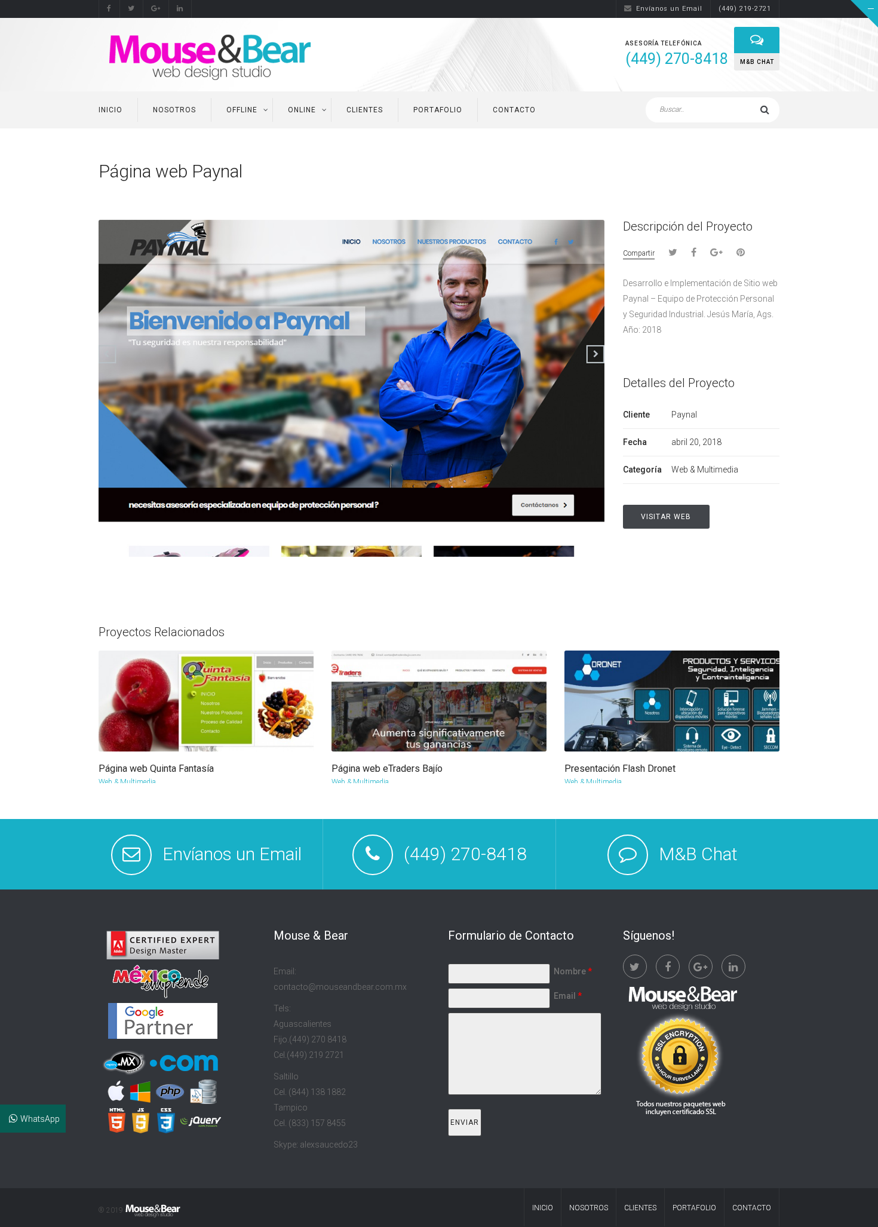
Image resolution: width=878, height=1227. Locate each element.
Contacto (514, 110)
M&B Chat (698, 853)
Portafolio (437, 110)
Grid (730, 172)
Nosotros (174, 110)
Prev (752, 173)
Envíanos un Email (669, 9)
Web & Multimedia (127, 782)
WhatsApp (40, 1119)
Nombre (573, 971)
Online (302, 110)
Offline (241, 110)
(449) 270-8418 (465, 853)
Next (771, 173)
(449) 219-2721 (745, 9)
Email (568, 996)
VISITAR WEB (666, 517)
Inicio (110, 110)
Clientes (364, 110)
